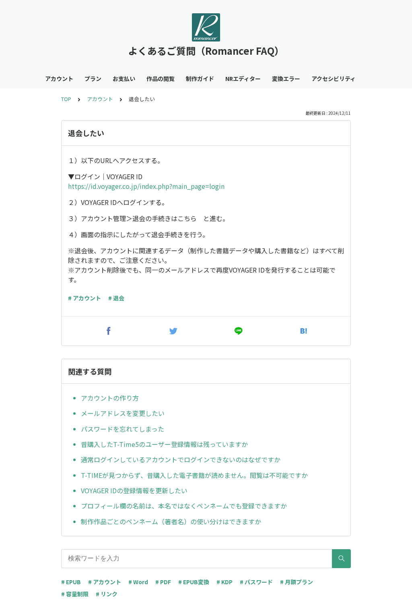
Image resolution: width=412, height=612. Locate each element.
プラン (92, 78)
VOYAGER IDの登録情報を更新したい (134, 490)
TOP (66, 99)
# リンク (106, 594)
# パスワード (256, 582)
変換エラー (286, 78)
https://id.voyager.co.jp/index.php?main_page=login (146, 186)
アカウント (59, 78)
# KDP (224, 582)
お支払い (124, 78)
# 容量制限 (75, 594)
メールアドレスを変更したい (123, 413)
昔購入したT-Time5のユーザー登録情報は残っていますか (164, 444)
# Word (138, 582)
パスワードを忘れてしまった (122, 429)
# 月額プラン (296, 582)
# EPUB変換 (193, 582)
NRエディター (243, 78)
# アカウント (84, 298)
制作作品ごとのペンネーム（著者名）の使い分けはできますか (171, 521)
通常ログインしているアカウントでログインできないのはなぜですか (180, 459)
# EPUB (71, 582)
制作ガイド (200, 78)
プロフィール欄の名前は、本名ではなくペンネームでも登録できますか (184, 506)
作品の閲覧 (160, 78)
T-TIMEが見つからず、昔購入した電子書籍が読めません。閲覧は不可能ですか (194, 475)
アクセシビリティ (333, 78)
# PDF (163, 582)
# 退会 (116, 298)
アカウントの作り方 (110, 398)
